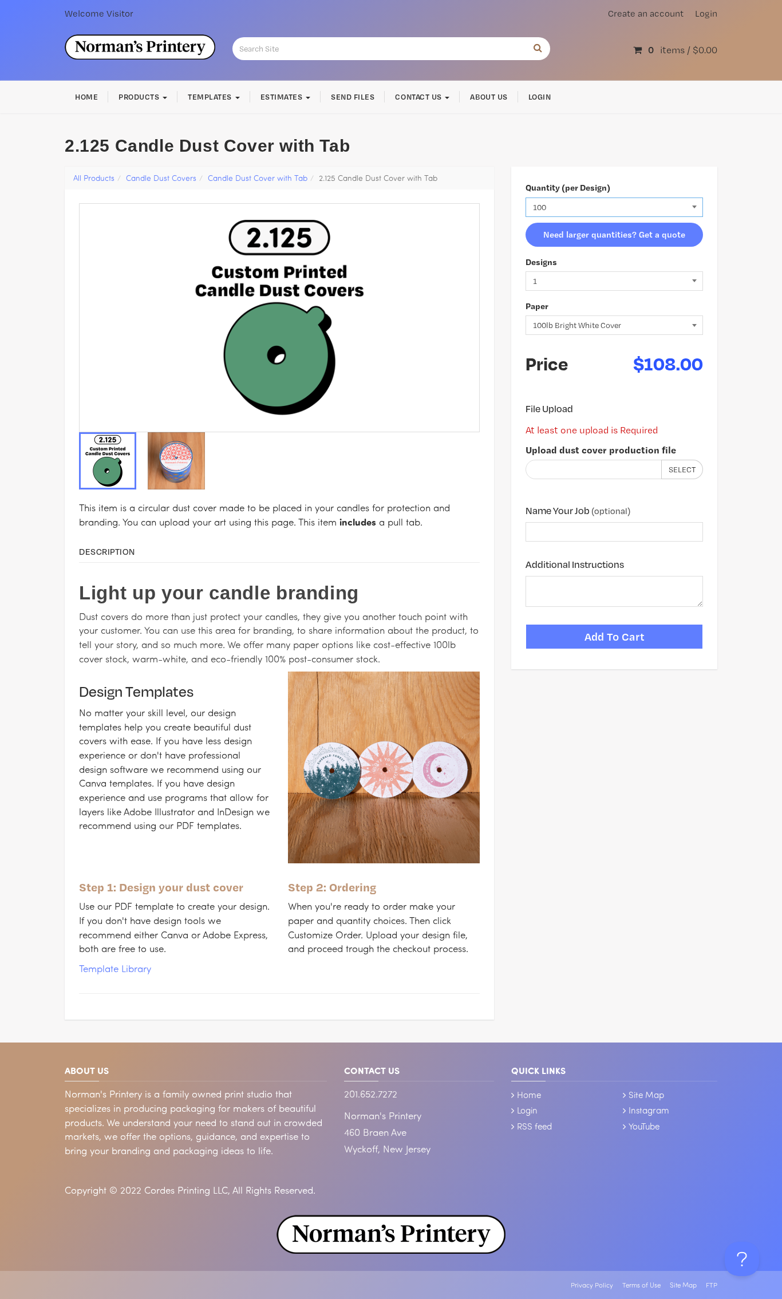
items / (682, 50)
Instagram (649, 1110)
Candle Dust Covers (161, 178)
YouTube (644, 1126)
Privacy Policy (592, 1285)
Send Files (352, 96)
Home (86, 96)
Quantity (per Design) (568, 187)
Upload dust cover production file (601, 450)
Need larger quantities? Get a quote (614, 234)
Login (706, 13)
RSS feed (534, 1126)
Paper (537, 306)
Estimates (282, 96)
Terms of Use (641, 1285)
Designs (541, 261)
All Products (93, 178)
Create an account (646, 13)
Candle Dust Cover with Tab (257, 178)
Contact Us (419, 96)
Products (140, 96)
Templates (211, 96)
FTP (711, 1285)
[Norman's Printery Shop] (140, 46)
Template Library (115, 968)
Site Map (646, 1094)
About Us (488, 96)
